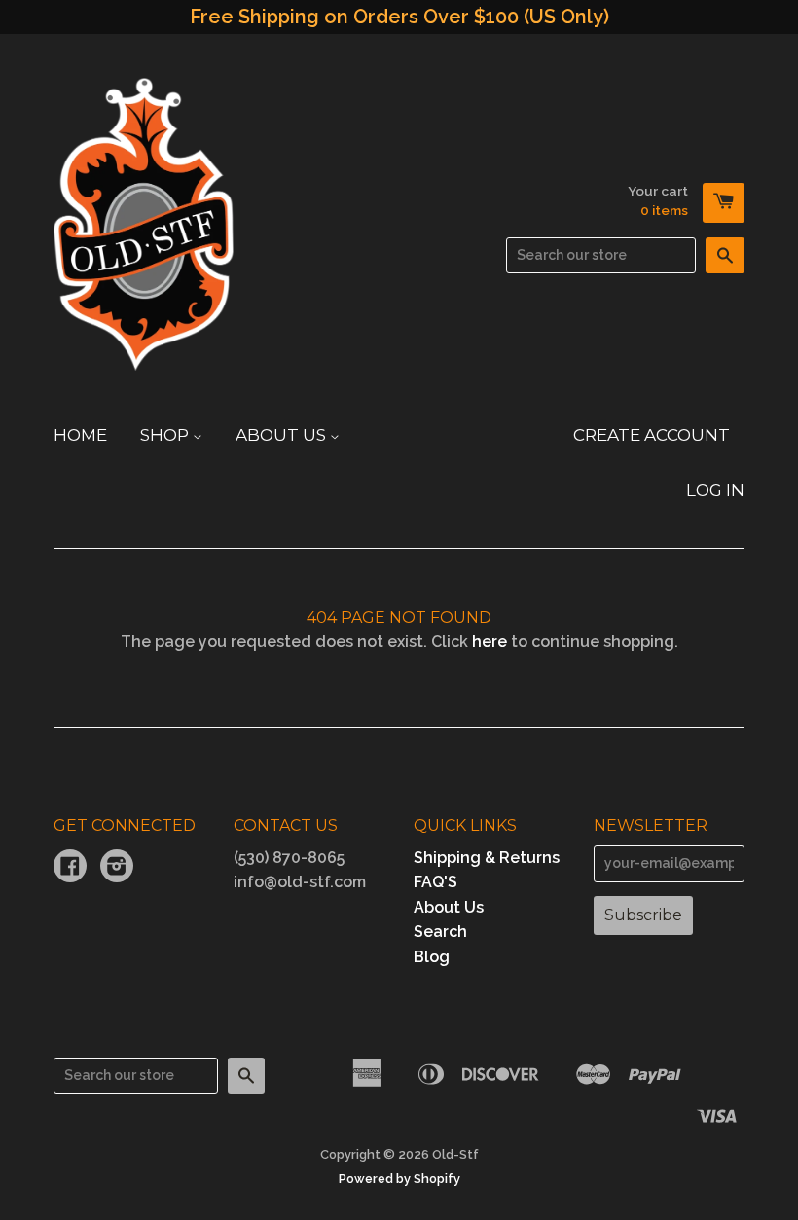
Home (80, 435)
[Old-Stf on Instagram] (116, 868)
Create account (651, 435)
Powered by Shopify (399, 1178)
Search (440, 931)
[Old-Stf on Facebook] (70, 868)
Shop (166, 435)
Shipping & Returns (487, 857)
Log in (715, 490)
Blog (432, 957)
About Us (283, 435)
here (489, 641)
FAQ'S (435, 882)
